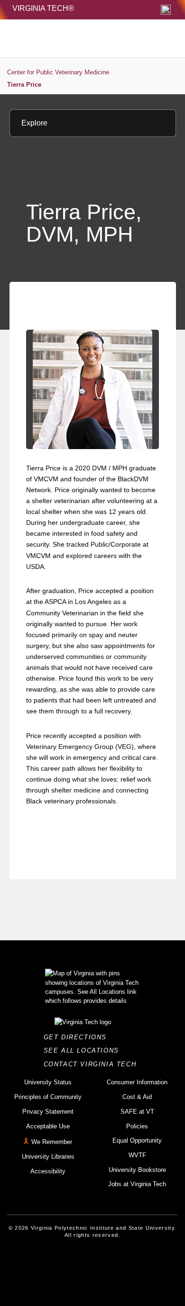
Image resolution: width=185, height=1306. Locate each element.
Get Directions (78, 1037)
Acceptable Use (48, 1126)
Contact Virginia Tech (93, 1064)
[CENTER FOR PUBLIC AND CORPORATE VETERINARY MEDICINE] (72, 38)
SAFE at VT (137, 1111)
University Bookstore (137, 1169)
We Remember (51, 1141)
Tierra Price (24, 84)
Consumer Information (137, 1082)
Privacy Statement (48, 1111)
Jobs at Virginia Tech (137, 1184)
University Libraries (48, 1156)
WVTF (137, 1155)
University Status (48, 1082)
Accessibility (47, 1171)
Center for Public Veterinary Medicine (58, 72)
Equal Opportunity (137, 1140)
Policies (137, 1126)
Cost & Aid (137, 1096)
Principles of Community (48, 1096)
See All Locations (84, 1050)
